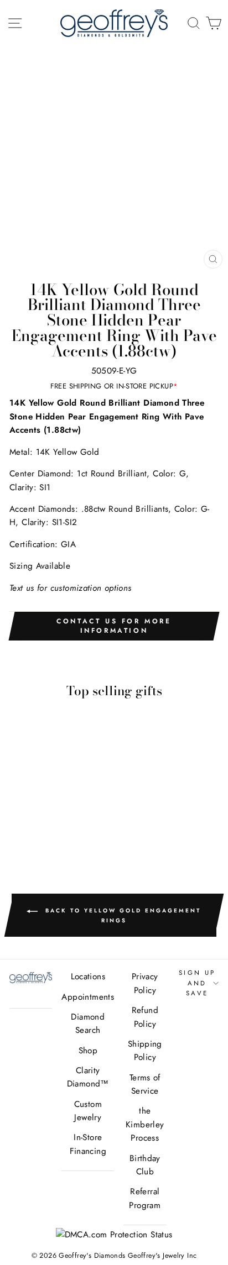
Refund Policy (145, 1017)
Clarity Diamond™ (88, 1077)
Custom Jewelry (88, 1111)
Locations (88, 976)
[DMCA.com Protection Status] (114, 1235)
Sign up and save (197, 983)
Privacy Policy (145, 983)
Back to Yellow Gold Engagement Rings (121, 915)
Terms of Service (144, 1084)
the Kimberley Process (145, 1124)
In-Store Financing (88, 1144)
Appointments (87, 997)
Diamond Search (88, 1023)
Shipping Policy (145, 1050)
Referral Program (144, 1198)
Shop (88, 1050)
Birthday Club (144, 1165)
